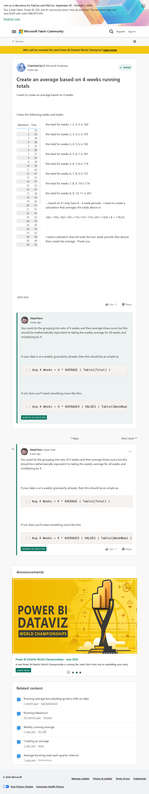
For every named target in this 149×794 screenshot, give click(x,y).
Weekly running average (39, 727)
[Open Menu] (134, 41)
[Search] (111, 31)
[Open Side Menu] (14, 31)
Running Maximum (36, 713)
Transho (47, 717)
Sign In (131, 31)
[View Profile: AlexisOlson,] (24, 320)
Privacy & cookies (102, 778)
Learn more (110, 50)
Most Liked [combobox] (129, 438)
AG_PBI (42, 731)
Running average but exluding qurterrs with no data (56, 698)
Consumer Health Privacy (50, 786)
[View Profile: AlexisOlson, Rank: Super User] (24, 451)
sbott (41, 746)
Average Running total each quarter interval (51, 755)
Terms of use (123, 778)
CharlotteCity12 (36, 65)
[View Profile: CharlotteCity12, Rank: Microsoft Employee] (21, 67)
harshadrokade (49, 703)
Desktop (19, 41)
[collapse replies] (13, 449)
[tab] (73, 672)
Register (120, 31)
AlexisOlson (36, 318)
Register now (12, 19)
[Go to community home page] (41, 31)
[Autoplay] (68, 672)
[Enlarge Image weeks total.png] (28, 185)
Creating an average (36, 741)
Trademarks (139, 778)
